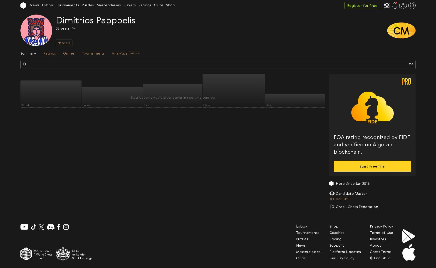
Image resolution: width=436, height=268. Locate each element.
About (375, 245)
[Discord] (50, 227)
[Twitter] (41, 227)
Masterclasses (109, 5)
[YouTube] (24, 227)
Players (130, 5)
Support (336, 245)
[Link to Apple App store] (409, 252)
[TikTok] (33, 227)
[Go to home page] (23, 5)
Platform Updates (345, 251)
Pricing (335, 238)
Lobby (47, 5)
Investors (378, 238)
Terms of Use (381, 232)
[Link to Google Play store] (409, 236)
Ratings (145, 5)
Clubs (159, 5)
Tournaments (67, 5)
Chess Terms (380, 251)
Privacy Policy (381, 226)
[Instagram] (66, 227)
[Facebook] (59, 227)
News (34, 5)
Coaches (336, 232)
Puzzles (88, 5)
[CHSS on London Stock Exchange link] (63, 254)
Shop (170, 5)
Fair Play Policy (341, 257)
